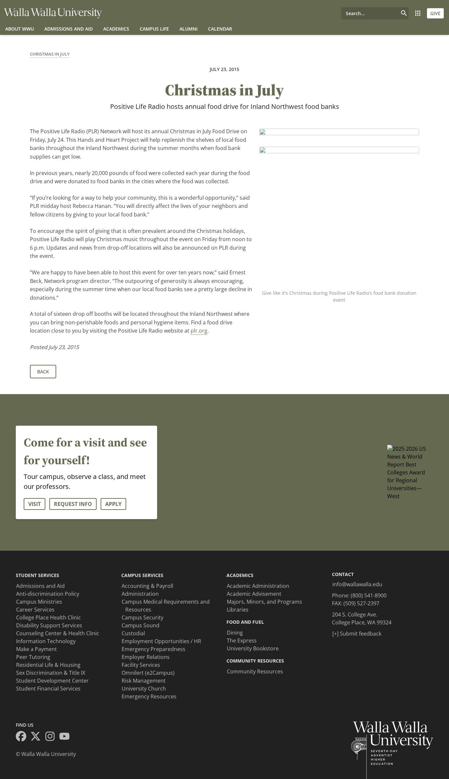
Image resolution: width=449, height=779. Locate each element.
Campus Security (142, 617)
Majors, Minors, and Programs (264, 601)
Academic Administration (258, 586)
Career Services (35, 609)
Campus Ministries (39, 601)
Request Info (73, 504)
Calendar (220, 29)
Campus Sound (140, 625)
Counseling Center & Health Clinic (57, 633)
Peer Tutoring (33, 657)
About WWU (19, 29)
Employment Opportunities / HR (161, 641)
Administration (140, 593)
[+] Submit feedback (356, 633)
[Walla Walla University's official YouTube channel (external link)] (66, 737)
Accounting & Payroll (147, 586)
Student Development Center (52, 680)
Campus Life (154, 29)
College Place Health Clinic (48, 617)
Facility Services (141, 664)
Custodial (133, 633)
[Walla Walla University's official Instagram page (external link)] (52, 737)
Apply (113, 504)
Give (435, 13)
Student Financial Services (48, 688)
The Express (242, 640)
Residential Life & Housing (48, 664)
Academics (116, 29)
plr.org (199, 330)
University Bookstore (253, 648)
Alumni (188, 29)
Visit (34, 504)
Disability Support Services (49, 625)
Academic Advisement (254, 593)
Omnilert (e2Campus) (148, 672)
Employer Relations (146, 657)
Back (43, 371)
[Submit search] (404, 13)
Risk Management (144, 680)
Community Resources (255, 671)
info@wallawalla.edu (357, 584)
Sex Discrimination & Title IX (50, 672)
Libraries (237, 609)
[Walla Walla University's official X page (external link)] (37, 737)
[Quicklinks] (417, 13)
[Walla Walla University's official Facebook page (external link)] (23, 737)
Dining (235, 632)
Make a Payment (36, 649)
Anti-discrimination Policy (47, 593)
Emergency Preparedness (153, 649)
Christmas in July (50, 54)
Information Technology (46, 641)
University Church (144, 688)
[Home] (53, 13)
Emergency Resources (149, 696)
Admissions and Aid (68, 29)
